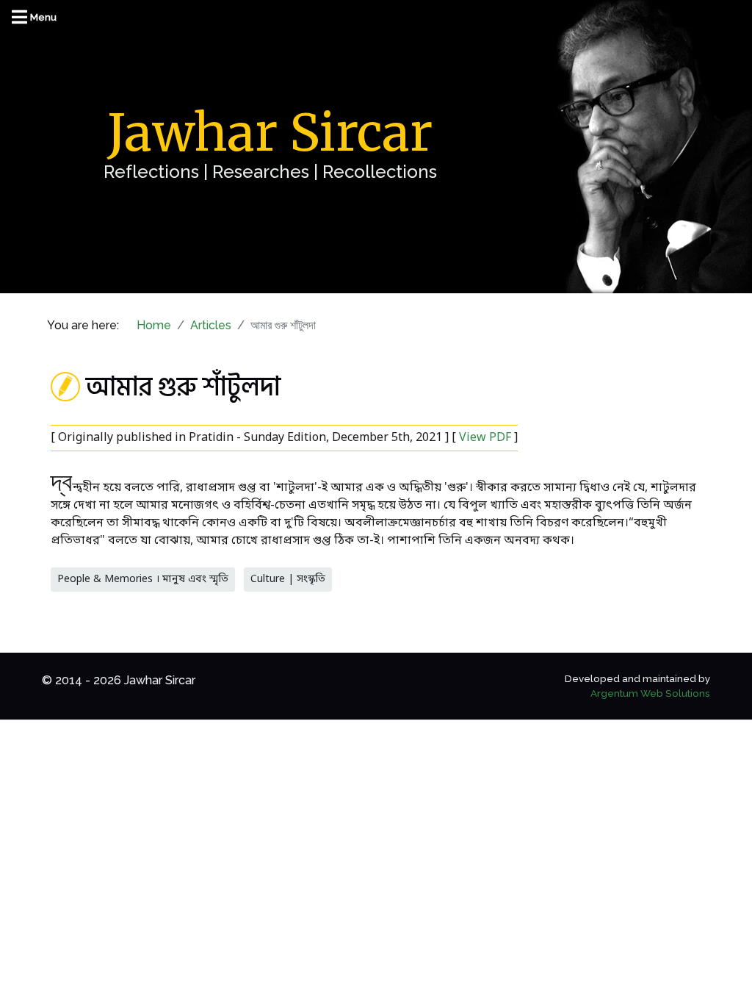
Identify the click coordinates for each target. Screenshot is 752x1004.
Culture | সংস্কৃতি (287, 580)
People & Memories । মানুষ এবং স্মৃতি (142, 580)
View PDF (485, 438)
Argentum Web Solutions (650, 693)
